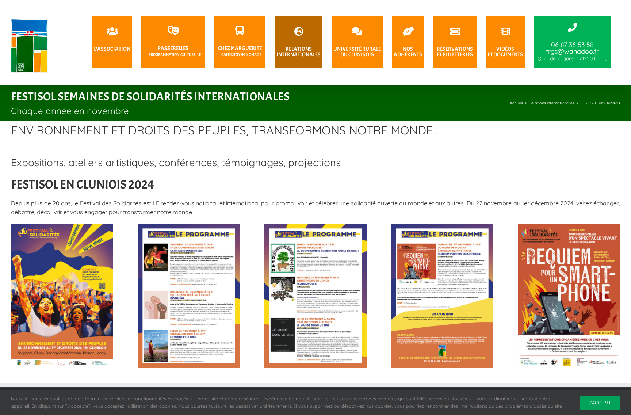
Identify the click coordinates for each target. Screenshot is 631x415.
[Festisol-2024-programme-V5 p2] (189, 226)
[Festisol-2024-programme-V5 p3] (315, 226)
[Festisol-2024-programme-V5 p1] (62, 226)
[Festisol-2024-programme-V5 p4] (442, 226)
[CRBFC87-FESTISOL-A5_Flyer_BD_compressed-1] (569, 226)
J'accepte (600, 403)
